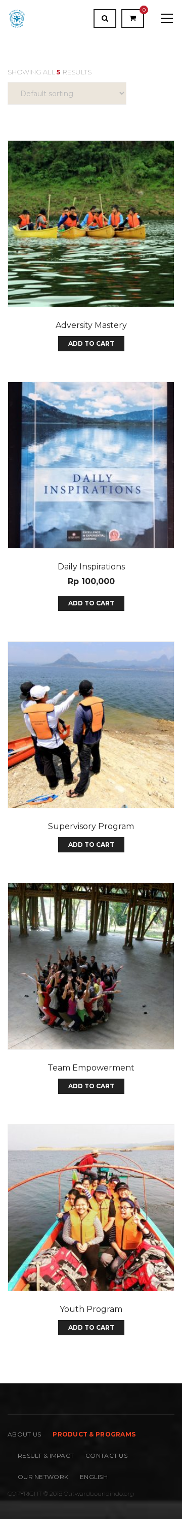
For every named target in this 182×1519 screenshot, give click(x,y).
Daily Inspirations (91, 566)
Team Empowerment (91, 1068)
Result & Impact (46, 1455)
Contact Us (106, 1455)
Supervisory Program (91, 826)
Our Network (43, 1477)
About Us (24, 1434)
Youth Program (91, 1309)
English (94, 1477)
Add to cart (91, 343)
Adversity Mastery (91, 325)
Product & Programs (94, 1434)
